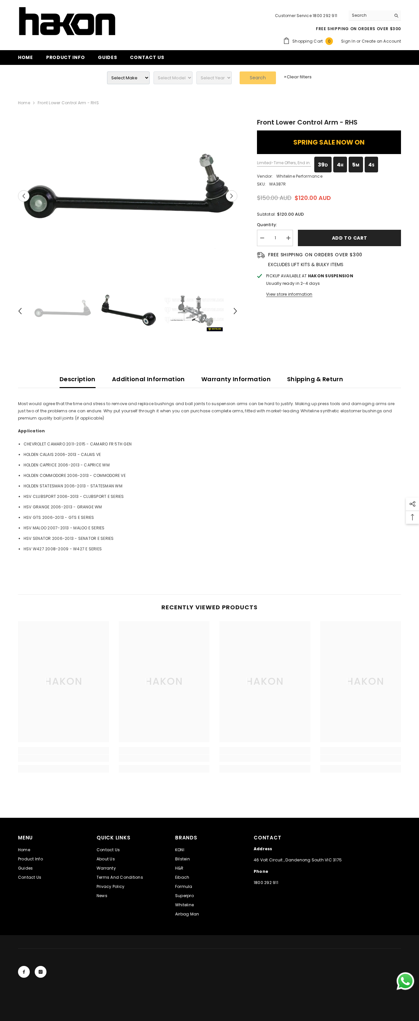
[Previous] (23, 196)
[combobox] (370, 15)
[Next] (231, 196)
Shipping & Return (315, 379)
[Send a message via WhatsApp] (405, 981)
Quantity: (267, 224)
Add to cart (349, 238)
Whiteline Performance (299, 176)
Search (258, 77)
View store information (289, 294)
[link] (63, 758)
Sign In (348, 41)
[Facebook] (24, 972)
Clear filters (298, 77)
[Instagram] (40, 972)
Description (78, 379)
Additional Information (148, 379)
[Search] (375, 15)
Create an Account (381, 41)
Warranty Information (236, 379)
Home (24, 103)
